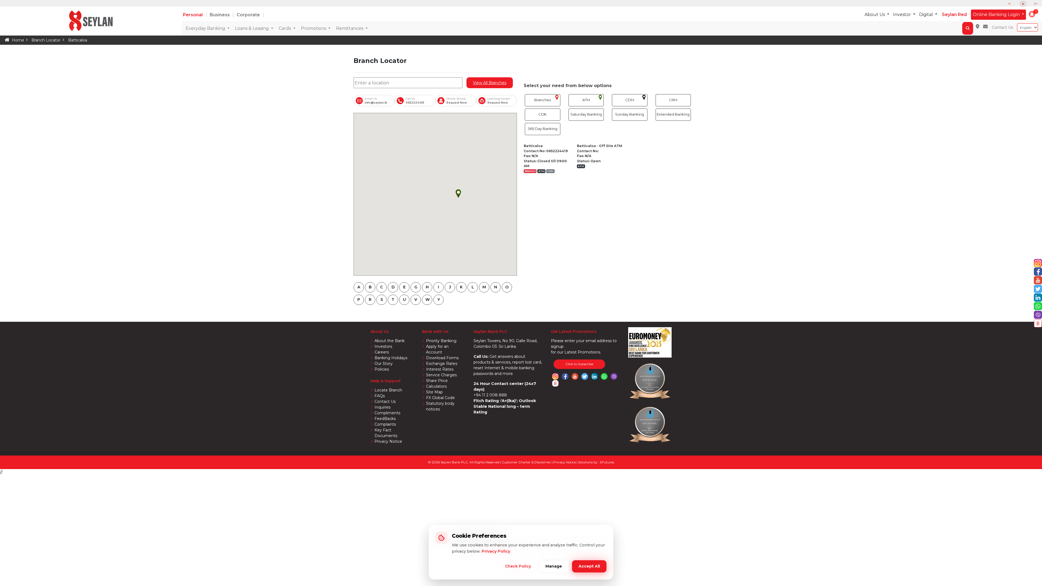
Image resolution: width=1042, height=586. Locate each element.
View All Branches (489, 82)
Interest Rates (439, 369)
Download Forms (442, 357)
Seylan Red (954, 14)
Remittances (350, 28)
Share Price (437, 380)
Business (220, 14)
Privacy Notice (388, 441)
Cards (285, 28)
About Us (875, 14)
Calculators (436, 386)
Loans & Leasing (252, 28)
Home (18, 40)
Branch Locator (46, 40)
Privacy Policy (496, 551)
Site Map (434, 392)
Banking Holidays (390, 357)
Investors (383, 346)
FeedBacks (385, 418)
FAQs (379, 395)
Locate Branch (388, 390)
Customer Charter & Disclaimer (527, 462)
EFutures (607, 462)
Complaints (385, 424)
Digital (926, 14)
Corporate (249, 14)
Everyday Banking (206, 28)
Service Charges (441, 374)
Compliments (387, 412)
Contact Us (1002, 27)
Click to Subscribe (579, 364)
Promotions (314, 28)
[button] (1032, 14)
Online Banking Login (997, 14)
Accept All (589, 566)
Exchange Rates (441, 363)
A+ (1036, 3)
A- (1010, 3)
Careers (381, 352)
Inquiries (382, 407)
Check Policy (518, 566)
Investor (902, 14)
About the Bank (389, 340)
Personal (193, 14)
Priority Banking (441, 340)
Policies (381, 369)
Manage (553, 566)
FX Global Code (440, 397)
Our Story (383, 363)
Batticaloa (77, 40)
